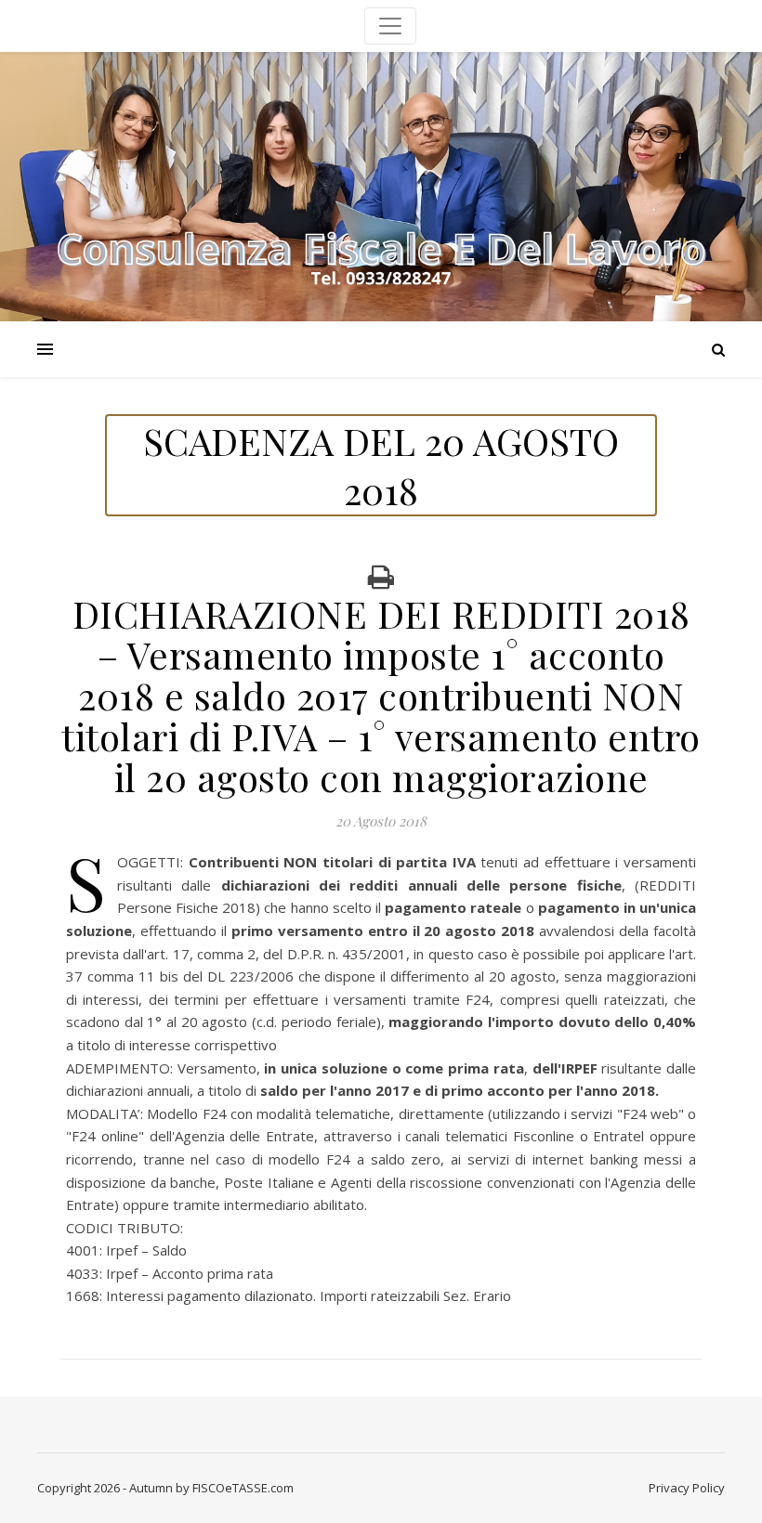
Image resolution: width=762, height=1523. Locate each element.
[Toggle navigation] (390, 26)
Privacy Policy (687, 1487)
